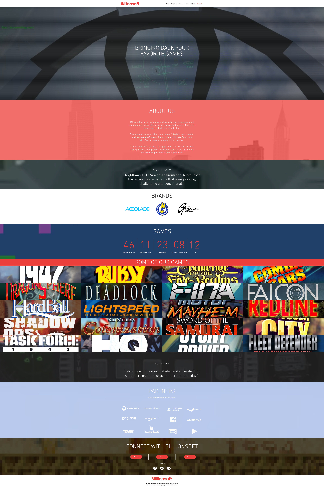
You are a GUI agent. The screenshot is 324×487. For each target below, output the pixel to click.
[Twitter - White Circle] (162, 468)
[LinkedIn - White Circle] (169, 468)
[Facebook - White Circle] (155, 468)
